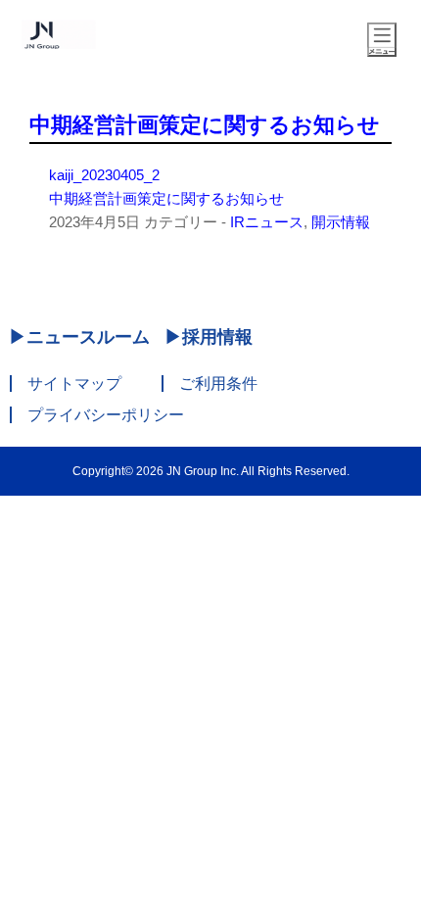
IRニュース (267, 222)
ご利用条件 (218, 383)
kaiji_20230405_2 (104, 175)
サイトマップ (74, 383)
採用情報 (217, 337)
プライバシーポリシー (105, 415)
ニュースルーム (88, 337)
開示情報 (340, 222)
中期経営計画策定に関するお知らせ (204, 125)
